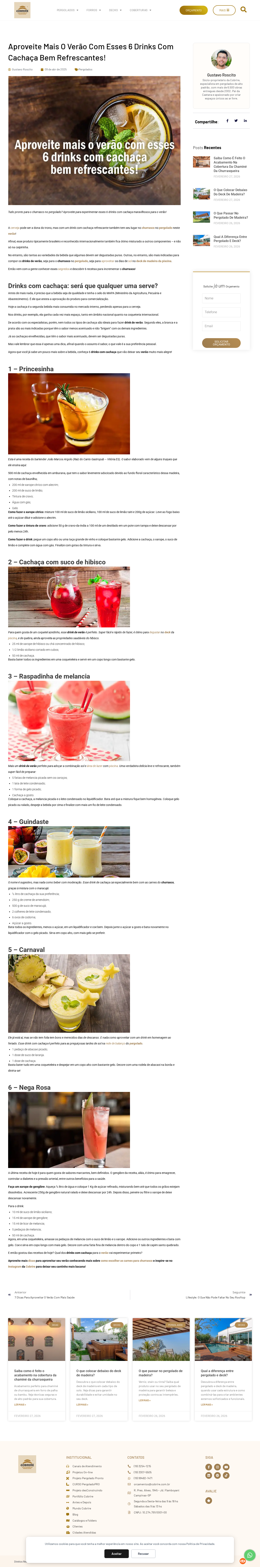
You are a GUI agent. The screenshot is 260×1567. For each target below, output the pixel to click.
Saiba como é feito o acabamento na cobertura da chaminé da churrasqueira (230, 164)
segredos (64, 269)
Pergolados (66, 10)
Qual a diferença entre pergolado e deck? (230, 239)
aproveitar (107, 261)
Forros (92, 10)
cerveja (15, 227)
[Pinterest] (217, 1475)
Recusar (143, 1553)
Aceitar (117, 1553)
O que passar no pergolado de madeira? (231, 215)
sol (130, 261)
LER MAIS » (20, 1404)
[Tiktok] (226, 1475)
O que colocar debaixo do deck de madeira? (230, 192)
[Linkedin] (208, 1475)
